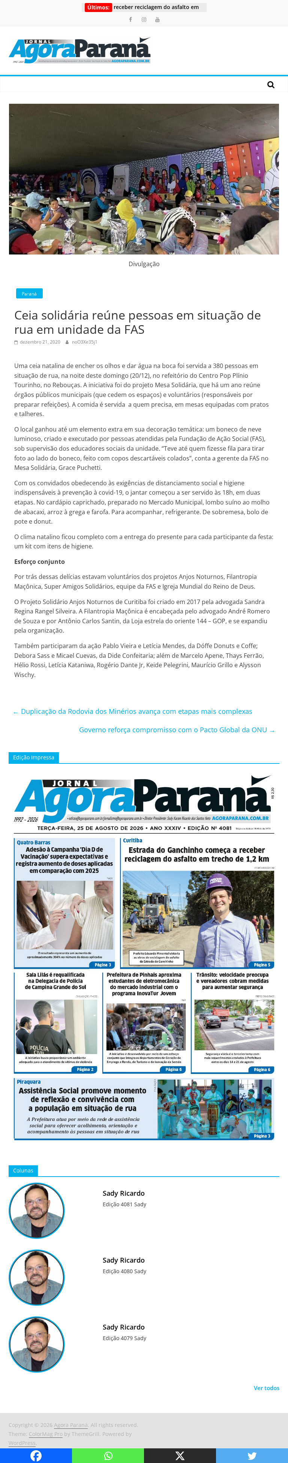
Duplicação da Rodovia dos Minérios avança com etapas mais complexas (132, 711)
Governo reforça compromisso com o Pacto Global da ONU (177, 729)
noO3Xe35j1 (85, 342)
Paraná (29, 294)
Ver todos (266, 1388)
